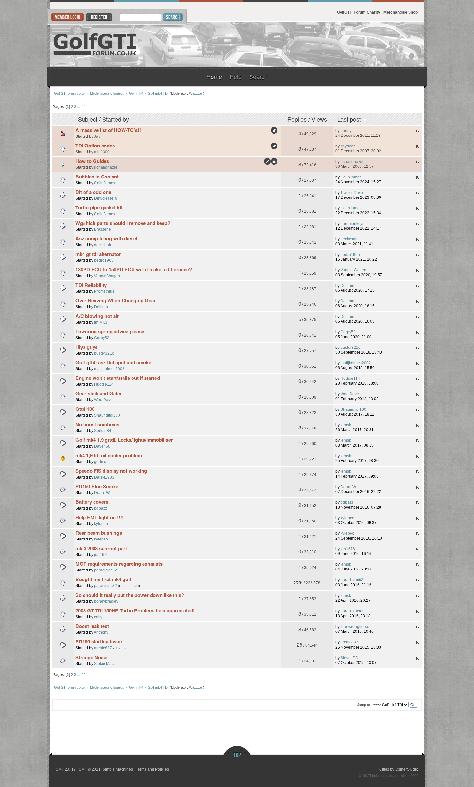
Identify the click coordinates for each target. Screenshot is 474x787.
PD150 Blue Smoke (96, 486)
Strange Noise (91, 657)
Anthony (101, 632)
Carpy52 (101, 338)
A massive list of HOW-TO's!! (108, 130)
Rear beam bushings (98, 532)
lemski (346, 425)
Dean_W (102, 492)
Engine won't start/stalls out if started (117, 377)
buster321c (104, 353)
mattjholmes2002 (109, 369)
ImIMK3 (100, 322)
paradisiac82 (105, 570)
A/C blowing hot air (97, 315)
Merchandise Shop (400, 12)
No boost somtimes (97, 424)
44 (83, 107)
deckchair (102, 245)
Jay (97, 136)
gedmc (100, 461)
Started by (115, 119)
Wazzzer (196, 93)
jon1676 (101, 554)
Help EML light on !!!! (99, 517)
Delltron (347, 285)
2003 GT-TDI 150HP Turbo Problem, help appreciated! (135, 610)
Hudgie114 (104, 384)
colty (98, 617)
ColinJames (104, 183)
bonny (346, 130)
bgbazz (100, 508)
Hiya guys (86, 346)
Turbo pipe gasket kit (99, 207)
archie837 (103, 648)
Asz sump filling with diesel (106, 238)
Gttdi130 (84, 408)
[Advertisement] (345, 44)
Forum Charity (367, 12)
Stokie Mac (104, 663)
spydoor (348, 146)
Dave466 (102, 446)
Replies (297, 119)
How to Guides (92, 161)
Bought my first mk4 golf (103, 579)
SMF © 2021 (90, 769)
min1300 (102, 152)
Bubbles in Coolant (97, 176)
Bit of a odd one (93, 192)
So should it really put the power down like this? (129, 595)
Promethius (104, 291)
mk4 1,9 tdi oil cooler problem (108, 455)
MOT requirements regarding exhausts (119, 563)
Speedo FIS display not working (111, 470)
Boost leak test (92, 626)
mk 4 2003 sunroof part (101, 548)
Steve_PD (349, 658)
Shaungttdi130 (107, 415)
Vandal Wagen (107, 276)
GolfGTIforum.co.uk (95, 44)
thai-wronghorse (355, 626)
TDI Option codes (95, 145)
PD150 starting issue (98, 641)
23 (135, 586)
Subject (87, 119)
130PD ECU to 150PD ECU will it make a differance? (133, 269)
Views (319, 119)
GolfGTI (344, 12)
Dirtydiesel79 (105, 198)
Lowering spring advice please (109, 331)
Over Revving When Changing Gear (115, 300)
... (79, 107)
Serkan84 (102, 431)
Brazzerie (102, 229)
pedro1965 (104, 260)
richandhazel (105, 167)
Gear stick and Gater (98, 393)
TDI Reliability (91, 284)
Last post (349, 119)
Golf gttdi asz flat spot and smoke (113, 362)
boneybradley (106, 601)
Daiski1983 (104, 477)
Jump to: (364, 705)
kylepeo (101, 523)
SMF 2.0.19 (66, 769)
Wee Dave (103, 400)
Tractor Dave (352, 192)
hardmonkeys (352, 223)
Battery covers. (92, 501)
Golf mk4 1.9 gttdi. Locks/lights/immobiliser (124, 439)
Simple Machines (118, 769)
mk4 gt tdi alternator (98, 253)
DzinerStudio (406, 769)
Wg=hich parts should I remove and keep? (122, 223)
